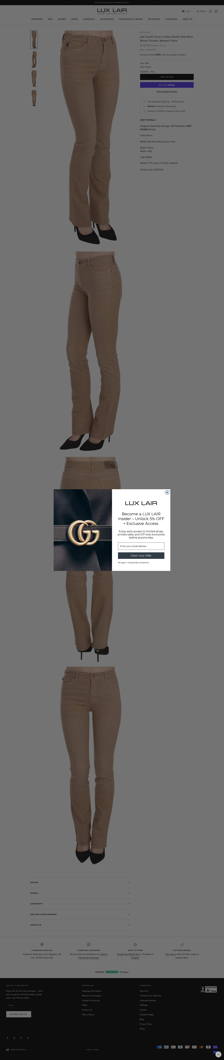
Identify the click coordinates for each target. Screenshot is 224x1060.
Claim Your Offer (141, 555)
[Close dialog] (167, 492)
